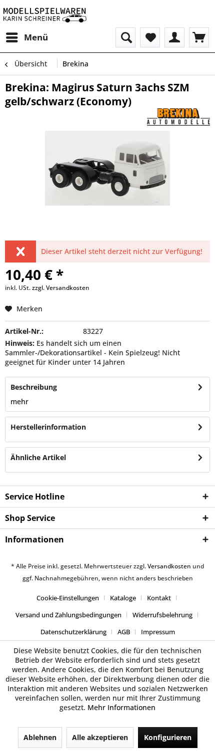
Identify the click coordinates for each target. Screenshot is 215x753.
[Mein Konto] (174, 37)
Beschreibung (33, 387)
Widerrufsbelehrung (162, 614)
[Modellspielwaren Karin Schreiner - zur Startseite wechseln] (44, 13)
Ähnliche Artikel (38, 457)
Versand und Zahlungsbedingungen (69, 614)
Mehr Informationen (122, 707)
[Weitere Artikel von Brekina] (178, 117)
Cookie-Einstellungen (67, 597)
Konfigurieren (168, 737)
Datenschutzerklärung (73, 631)
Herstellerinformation (48, 427)
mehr (19, 401)
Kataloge (123, 597)
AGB (124, 631)
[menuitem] (26, 37)
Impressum (158, 631)
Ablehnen (40, 737)
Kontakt (159, 597)
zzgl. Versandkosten (61, 287)
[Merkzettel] (150, 37)
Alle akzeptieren (100, 737)
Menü (36, 37)
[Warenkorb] (199, 37)
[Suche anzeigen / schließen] (126, 37)
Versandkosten (169, 566)
